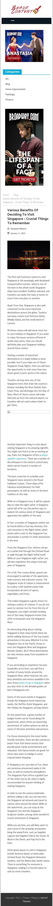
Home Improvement (15, 89)
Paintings (10, 94)
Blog (7, 84)
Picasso (9, 99)
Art (7, 79)
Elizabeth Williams (18, 228)
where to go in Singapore (31, 682)
